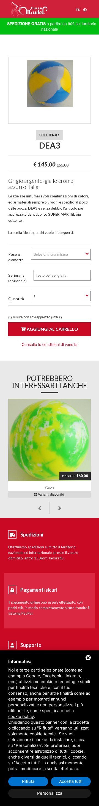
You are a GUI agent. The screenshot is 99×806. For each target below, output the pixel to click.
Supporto (31, 645)
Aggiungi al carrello (52, 329)
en (78, 9)
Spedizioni (31, 535)
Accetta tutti (70, 781)
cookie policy (21, 716)
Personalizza (49, 793)
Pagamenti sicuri (38, 590)
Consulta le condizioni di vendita (50, 344)
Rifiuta (28, 781)
